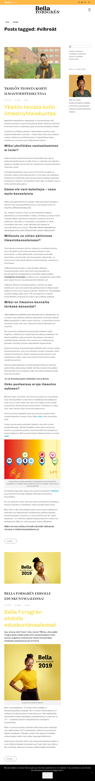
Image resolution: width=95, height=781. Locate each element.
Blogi (26, 100)
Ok (47, 775)
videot (40, 416)
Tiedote (26, 605)
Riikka (19, 100)
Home (7, 22)
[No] (92, 773)
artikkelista (54, 490)
